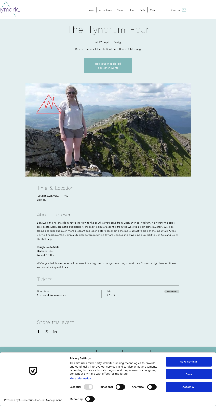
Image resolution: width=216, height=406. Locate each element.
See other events (108, 67)
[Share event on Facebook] (38, 331)
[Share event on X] (46, 331)
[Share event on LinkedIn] (55, 331)
